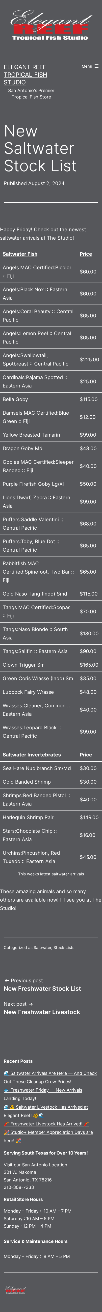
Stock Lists (63, 947)
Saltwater (42, 947)
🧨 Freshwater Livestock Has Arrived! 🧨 (46, 1123)
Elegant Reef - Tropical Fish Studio (27, 74)
